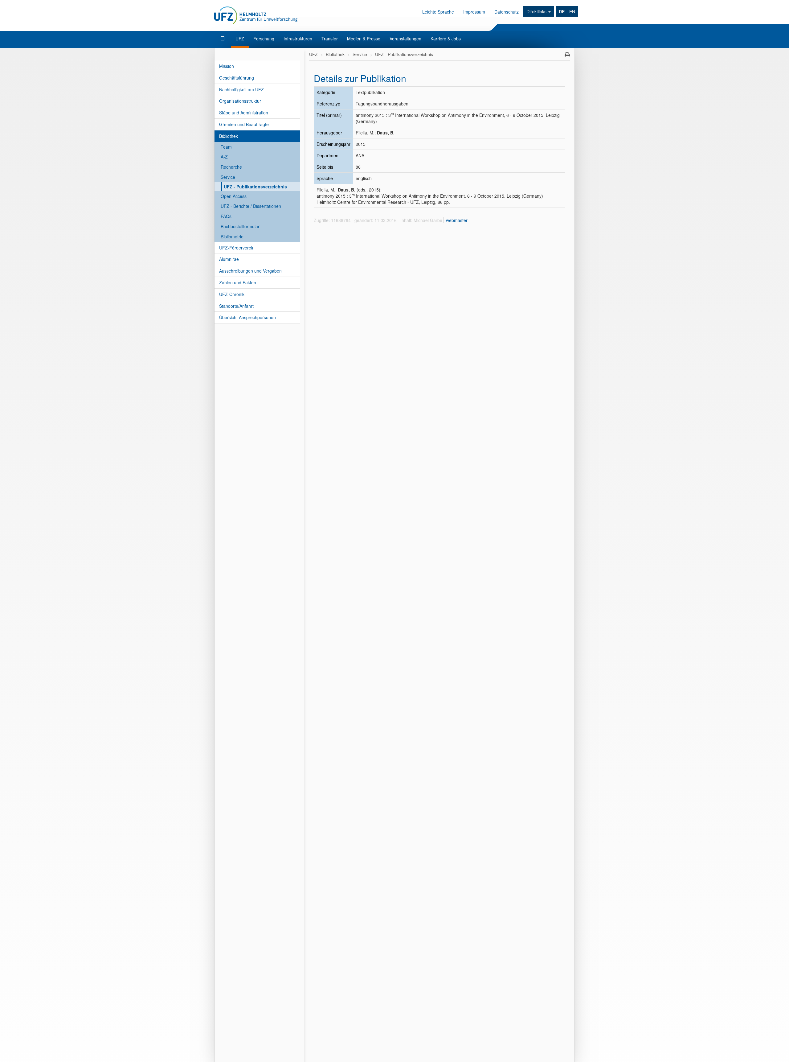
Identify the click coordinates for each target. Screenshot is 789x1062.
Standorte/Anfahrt (236, 306)
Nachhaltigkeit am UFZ (241, 89)
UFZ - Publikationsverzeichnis (255, 186)
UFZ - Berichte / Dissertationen (251, 206)
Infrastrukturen (298, 38)
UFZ (239, 38)
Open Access (234, 196)
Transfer (329, 38)
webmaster (457, 220)
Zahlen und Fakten (237, 282)
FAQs (226, 216)
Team (226, 147)
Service (228, 177)
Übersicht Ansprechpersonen (247, 317)
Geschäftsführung (236, 78)
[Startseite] (223, 38)
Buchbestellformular (240, 226)
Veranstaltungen (405, 38)
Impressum (474, 12)
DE (562, 11)
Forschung (263, 38)
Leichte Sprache (438, 12)
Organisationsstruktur (240, 101)
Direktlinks (537, 11)
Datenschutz (506, 12)
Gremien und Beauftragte (244, 124)
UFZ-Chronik (231, 294)
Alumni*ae (229, 259)
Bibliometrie (232, 236)
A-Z (224, 157)
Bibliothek (228, 136)
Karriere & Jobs (446, 38)
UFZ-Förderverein (237, 248)
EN (572, 11)
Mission (226, 66)
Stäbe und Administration (243, 112)
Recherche (231, 167)
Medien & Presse (363, 38)
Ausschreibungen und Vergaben (250, 271)
